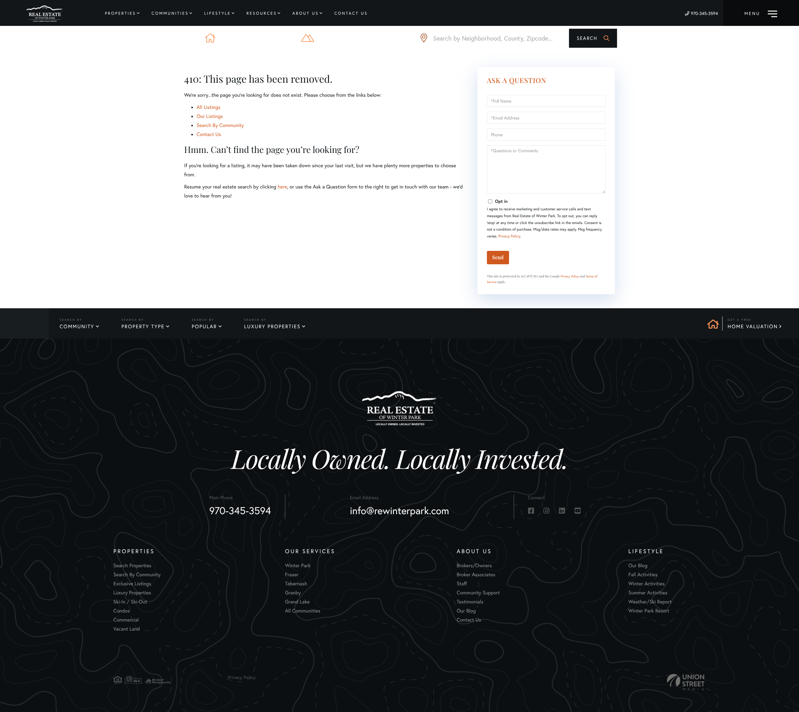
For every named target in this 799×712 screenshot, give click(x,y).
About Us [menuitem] (305, 13)
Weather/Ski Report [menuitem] (649, 601)
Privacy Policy (509, 236)
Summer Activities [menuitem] (647, 592)
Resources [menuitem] (262, 13)
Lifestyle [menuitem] (217, 13)
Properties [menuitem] (120, 13)
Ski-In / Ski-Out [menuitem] (130, 601)
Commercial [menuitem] (126, 620)
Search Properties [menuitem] (132, 565)
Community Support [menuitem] (478, 592)
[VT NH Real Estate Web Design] (685, 682)
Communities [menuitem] (170, 13)
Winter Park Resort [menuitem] (648, 610)
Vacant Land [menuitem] (126, 629)
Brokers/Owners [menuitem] (474, 565)
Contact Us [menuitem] (351, 13)
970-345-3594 (704, 13)
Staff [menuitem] (462, 583)
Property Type (142, 326)
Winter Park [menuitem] (298, 565)
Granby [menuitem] (293, 592)
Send (498, 257)
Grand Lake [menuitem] (297, 601)
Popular (204, 326)
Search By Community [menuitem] (136, 574)
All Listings (208, 107)
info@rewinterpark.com (399, 510)
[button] (593, 38)
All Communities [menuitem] (302, 610)
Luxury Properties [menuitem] (132, 592)
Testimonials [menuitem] (470, 601)
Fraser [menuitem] (291, 574)
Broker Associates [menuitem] (476, 574)
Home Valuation (753, 326)
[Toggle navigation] (760, 13)
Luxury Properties (272, 326)
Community (77, 326)
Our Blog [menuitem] (466, 610)
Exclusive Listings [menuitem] (132, 583)
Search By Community (220, 125)
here (282, 186)
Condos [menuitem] (121, 610)
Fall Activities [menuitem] (642, 574)
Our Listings (210, 116)
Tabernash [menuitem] (296, 583)
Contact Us (209, 134)
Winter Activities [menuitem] (646, 583)
